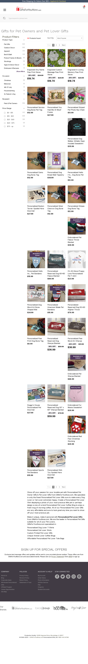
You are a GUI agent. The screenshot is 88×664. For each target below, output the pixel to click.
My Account (41, 575)
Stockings (14, 61)
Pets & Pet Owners (14, 103)
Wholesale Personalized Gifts (9, 584)
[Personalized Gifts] (28, 10)
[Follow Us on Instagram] (73, 576)
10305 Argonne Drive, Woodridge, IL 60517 (50, 635)
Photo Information (43, 580)
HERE (70, 556)
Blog (2, 578)
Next (63, 45)
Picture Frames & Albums (14, 58)
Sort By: (50, 38)
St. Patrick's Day (14, 94)
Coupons (41, 587)
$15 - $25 (10, 116)
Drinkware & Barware (14, 68)
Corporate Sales (6, 580)
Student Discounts (43, 589)
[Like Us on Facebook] (57, 576)
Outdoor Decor (14, 48)
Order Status (42, 578)
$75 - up (10, 126)
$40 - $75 (10, 123)
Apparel (14, 51)
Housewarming (14, 91)
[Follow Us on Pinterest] (68, 576)
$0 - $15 (10, 113)
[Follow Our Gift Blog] (79, 576)
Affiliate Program (6, 587)
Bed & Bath (14, 55)
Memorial (14, 84)
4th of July (14, 87)
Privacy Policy (24, 575)
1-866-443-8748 (63, 637)
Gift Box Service (43, 582)
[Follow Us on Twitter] (63, 576)
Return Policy (24, 580)
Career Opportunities (7, 589)
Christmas (14, 80)
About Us (4, 575)
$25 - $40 (10, 120)
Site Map (4, 592)
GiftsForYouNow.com (36, 637)
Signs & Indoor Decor (14, 65)
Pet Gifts (14, 44)
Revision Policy (24, 578)
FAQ (39, 585)
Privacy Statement (57, 556)
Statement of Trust (25, 582)
